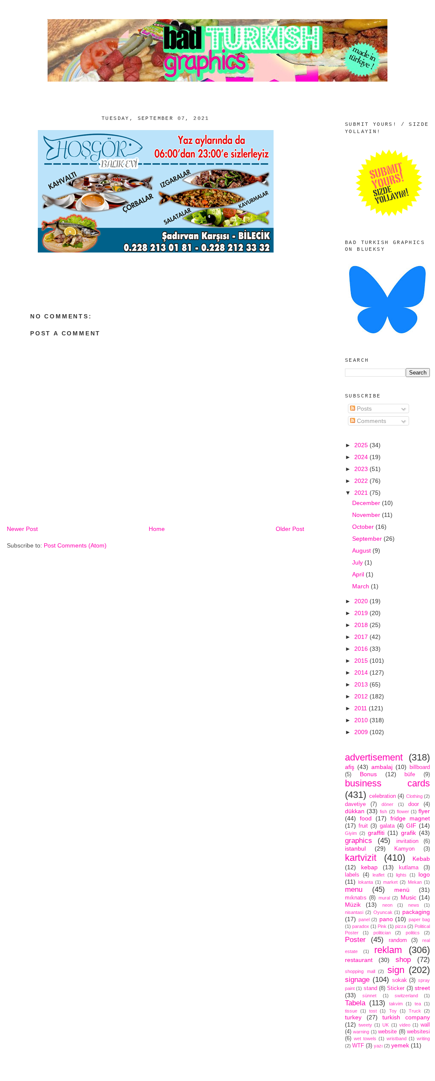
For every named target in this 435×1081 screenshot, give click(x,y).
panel (364, 919)
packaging (416, 911)
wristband (397, 1038)
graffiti (376, 832)
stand (370, 988)
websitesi (418, 1032)
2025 (362, 445)
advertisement (374, 757)
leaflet (378, 874)
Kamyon (404, 849)
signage (357, 980)
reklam (388, 950)
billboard (420, 767)
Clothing (414, 796)
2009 (362, 732)
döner (387, 804)
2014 (362, 672)
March (361, 586)
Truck (415, 1010)
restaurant (359, 959)
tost (373, 1010)
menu (353, 889)
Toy (393, 1010)
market (390, 882)
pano (386, 919)
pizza (400, 926)
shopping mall (360, 971)
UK (385, 1024)
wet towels (365, 1038)
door (413, 804)
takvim (396, 1003)
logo (424, 874)
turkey (353, 1017)
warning (361, 1031)
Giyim (351, 833)
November (367, 514)
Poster (355, 940)
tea (418, 1003)
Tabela (355, 1003)
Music (408, 897)
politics (413, 932)
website (387, 1032)
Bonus (368, 774)
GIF (411, 825)
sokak (399, 980)
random (398, 940)
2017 (362, 636)
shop (403, 960)
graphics (358, 841)
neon (387, 905)
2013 (362, 684)
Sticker (395, 988)
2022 (362, 480)
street (422, 988)
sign (395, 970)
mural (384, 897)
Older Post (290, 528)
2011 (361, 708)
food (366, 818)
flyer (424, 811)
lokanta (365, 882)
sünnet (369, 995)
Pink (382, 926)
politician (382, 932)
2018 (362, 624)
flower (403, 811)
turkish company (406, 1017)
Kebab (421, 858)
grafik (408, 832)
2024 (362, 457)
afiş (349, 766)
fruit (363, 826)
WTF (358, 1046)
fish (383, 811)
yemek (400, 1045)
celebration (382, 796)
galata (387, 826)
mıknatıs (356, 898)
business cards (387, 783)
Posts (363, 408)
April (359, 574)
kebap (369, 867)
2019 (362, 613)
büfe (409, 774)
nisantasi (354, 912)
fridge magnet (410, 818)
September (368, 538)
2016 (362, 648)
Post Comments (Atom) (75, 545)
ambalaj (382, 766)
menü (402, 889)
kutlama (408, 868)
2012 (362, 696)
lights (401, 874)
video (404, 1024)
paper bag (419, 919)
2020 (362, 601)
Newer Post (22, 528)
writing (423, 1038)
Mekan (415, 882)
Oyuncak (383, 912)
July (358, 562)
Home (157, 528)
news (413, 905)
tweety (365, 1024)
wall (425, 1025)
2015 (362, 660)
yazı (378, 1045)
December (367, 502)
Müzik (353, 904)
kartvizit (360, 857)
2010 (362, 720)
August (362, 550)
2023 (362, 468)
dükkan (354, 811)
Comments (370, 420)
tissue (351, 1010)
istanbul (355, 848)
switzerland (406, 995)
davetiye (355, 804)
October (364, 526)
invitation (407, 841)
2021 (362, 492)
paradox (360, 926)
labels (352, 875)
